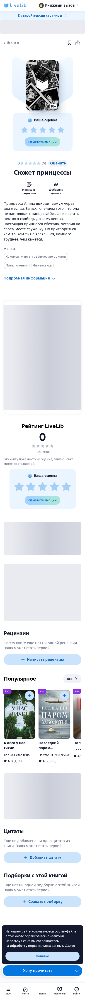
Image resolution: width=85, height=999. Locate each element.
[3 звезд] (42, 130)
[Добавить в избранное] (69, 42)
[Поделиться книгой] (77, 42)
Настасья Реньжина (54, 755)
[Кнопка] (29, 695)
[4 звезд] (51, 130)
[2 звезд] (33, 130)
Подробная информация (27, 278)
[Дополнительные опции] (77, 970)
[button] (42, 85)
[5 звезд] (60, 130)
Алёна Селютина (17, 755)
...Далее (69, 946)
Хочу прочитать (38, 970)
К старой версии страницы (40, 15)
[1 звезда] (24, 130)
